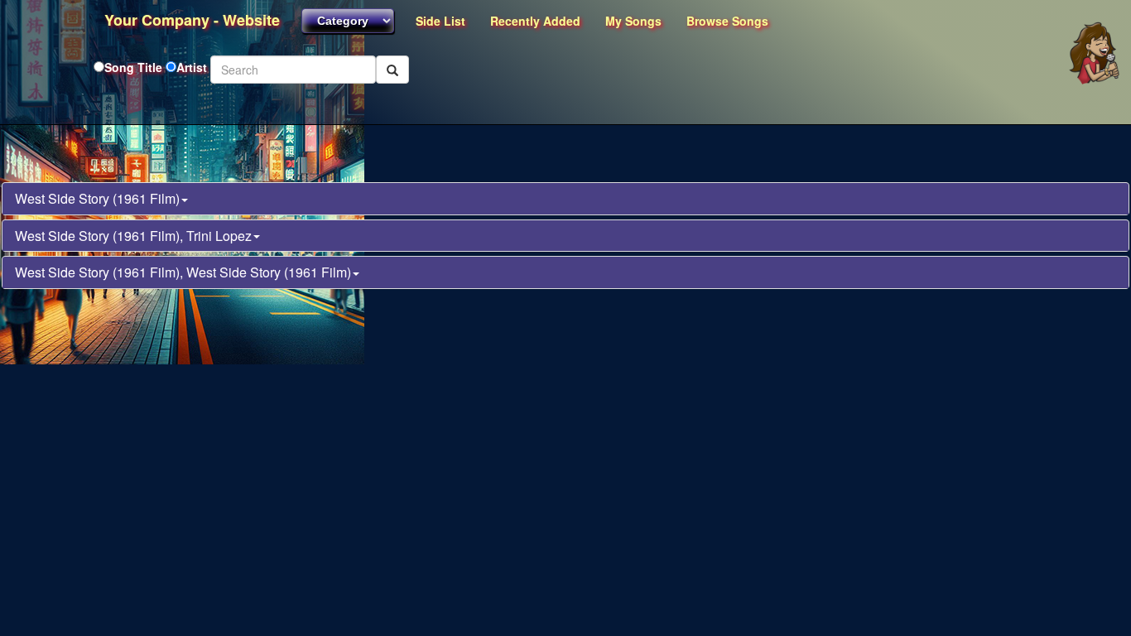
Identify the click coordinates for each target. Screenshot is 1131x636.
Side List (440, 20)
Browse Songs (727, 20)
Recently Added (535, 20)
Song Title (135, 67)
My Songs (633, 20)
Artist (191, 67)
